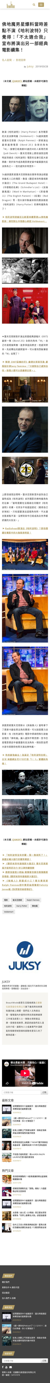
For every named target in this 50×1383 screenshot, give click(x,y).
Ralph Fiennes (33, 900)
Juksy (30, 66)
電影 (6, 900)
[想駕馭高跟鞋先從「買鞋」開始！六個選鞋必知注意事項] (6, 1191)
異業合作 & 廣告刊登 (10, 1287)
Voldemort (8, 911)
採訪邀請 (5, 1292)
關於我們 (5, 1282)
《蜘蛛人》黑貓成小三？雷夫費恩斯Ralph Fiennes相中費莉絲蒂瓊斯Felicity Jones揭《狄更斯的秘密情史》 (25, 885)
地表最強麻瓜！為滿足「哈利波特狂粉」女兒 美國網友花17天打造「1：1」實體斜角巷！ (25, 759)
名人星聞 (7, 60)
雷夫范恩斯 (17, 900)
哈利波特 (8, 906)
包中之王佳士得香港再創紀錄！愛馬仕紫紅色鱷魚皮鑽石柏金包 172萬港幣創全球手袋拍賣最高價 (29, 1227)
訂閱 (44, 1092)
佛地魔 (35, 906)
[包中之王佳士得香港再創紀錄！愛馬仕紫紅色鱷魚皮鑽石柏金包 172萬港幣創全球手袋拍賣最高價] (6, 1227)
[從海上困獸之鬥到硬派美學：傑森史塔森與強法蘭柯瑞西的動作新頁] (6, 1133)
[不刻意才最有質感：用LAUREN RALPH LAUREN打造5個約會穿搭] (6, 1157)
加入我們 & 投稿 (9, 1298)
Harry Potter (21, 906)
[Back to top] (41, 1374)
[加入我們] (11, 1367)
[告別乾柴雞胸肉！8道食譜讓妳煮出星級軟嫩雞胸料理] (6, 1179)
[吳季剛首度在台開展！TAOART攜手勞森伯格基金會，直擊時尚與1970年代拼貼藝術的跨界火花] (6, 1145)
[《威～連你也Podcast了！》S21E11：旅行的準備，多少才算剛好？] (6, 1121)
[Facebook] (3, 1367)
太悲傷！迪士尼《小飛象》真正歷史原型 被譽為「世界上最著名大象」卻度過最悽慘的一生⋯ (29, 1215)
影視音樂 (21, 60)
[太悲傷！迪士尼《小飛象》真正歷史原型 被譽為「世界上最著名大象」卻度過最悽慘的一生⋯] (6, 1215)
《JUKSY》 (17, 81)
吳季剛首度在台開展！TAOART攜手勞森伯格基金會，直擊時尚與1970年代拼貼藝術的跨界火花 (30, 1145)
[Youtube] (7, 1367)
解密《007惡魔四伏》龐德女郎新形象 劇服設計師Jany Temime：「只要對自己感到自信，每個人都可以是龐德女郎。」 (25, 366)
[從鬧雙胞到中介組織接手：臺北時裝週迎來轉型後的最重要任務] (6, 1109)
